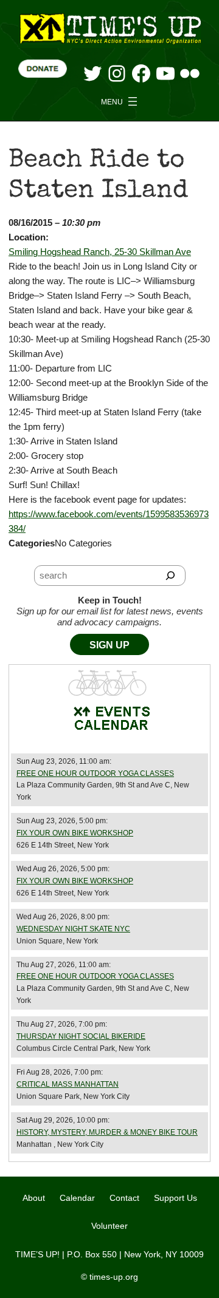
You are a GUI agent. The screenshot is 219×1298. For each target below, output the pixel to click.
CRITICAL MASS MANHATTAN (67, 1084)
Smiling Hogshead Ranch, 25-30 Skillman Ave (100, 251)
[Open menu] (120, 101)
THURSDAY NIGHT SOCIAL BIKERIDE (80, 1036)
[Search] (170, 575)
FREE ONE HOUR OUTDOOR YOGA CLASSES (95, 773)
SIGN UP (109, 645)
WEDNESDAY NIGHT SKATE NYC (73, 929)
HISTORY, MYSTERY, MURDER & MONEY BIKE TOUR (107, 1132)
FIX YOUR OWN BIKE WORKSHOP (74, 833)
